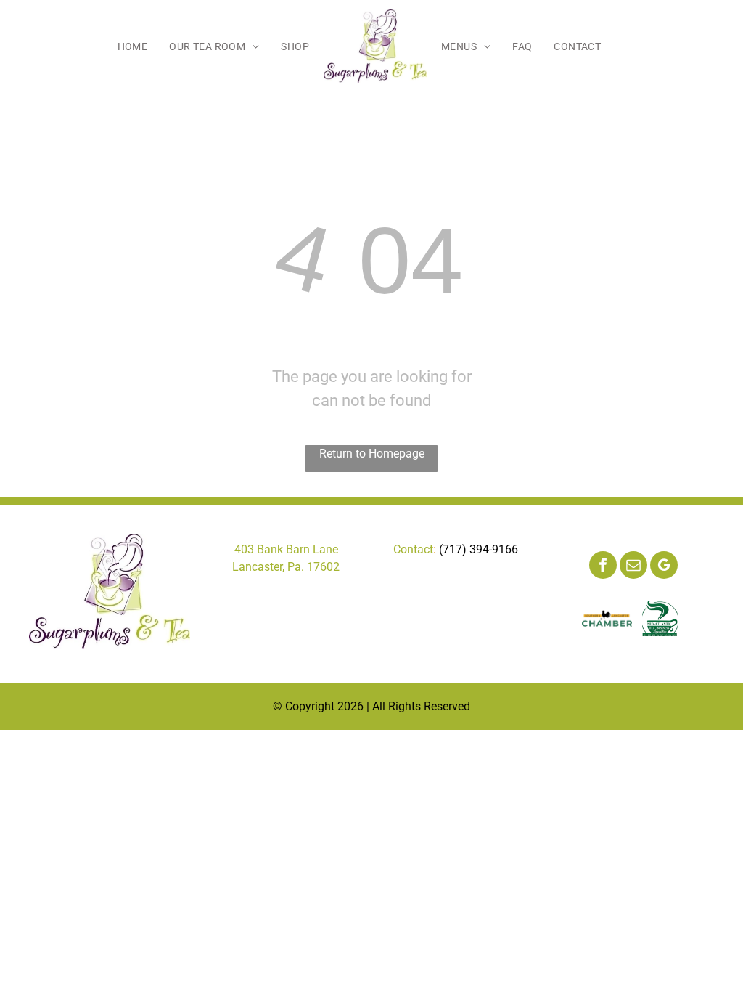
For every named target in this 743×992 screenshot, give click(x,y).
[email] (633, 566)
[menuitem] (133, 46)
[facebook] (603, 566)
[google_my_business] (664, 566)
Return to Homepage (371, 453)
